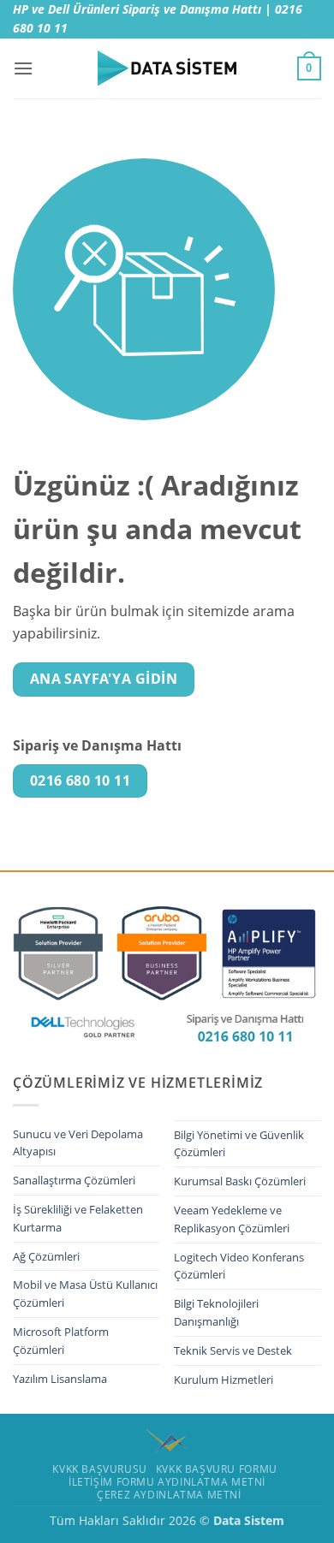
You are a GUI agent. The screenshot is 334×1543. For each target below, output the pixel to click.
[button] (23, 68)
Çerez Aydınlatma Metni (169, 1494)
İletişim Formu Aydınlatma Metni (167, 1482)
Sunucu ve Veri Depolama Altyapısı (78, 1143)
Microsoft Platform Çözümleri (61, 1340)
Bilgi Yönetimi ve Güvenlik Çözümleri (239, 1143)
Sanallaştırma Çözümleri (74, 1180)
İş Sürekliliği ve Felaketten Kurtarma (78, 1218)
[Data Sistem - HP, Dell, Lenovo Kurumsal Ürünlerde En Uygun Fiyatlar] (167, 68)
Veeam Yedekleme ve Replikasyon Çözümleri (231, 1219)
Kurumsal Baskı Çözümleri (240, 1181)
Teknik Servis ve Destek (233, 1350)
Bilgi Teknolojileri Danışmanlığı (216, 1312)
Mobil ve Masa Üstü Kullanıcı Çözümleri (85, 1293)
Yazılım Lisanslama (60, 1378)
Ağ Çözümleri (46, 1256)
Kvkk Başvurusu (99, 1469)
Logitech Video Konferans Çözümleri (239, 1266)
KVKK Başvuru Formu (216, 1469)
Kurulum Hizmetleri (223, 1379)
